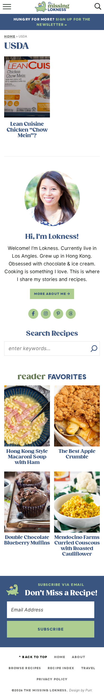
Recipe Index (61, 668)
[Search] (94, 348)
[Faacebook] (33, 314)
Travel (88, 668)
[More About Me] (52, 198)
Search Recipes (52, 333)
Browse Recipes (25, 668)
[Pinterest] (58, 314)
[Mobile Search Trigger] (96, 8)
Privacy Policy (52, 679)
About (78, 657)
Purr (88, 690)
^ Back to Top (33, 657)
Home (9, 36)
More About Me (50, 293)
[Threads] (71, 314)
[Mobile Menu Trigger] (7, 8)
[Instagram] (46, 314)
